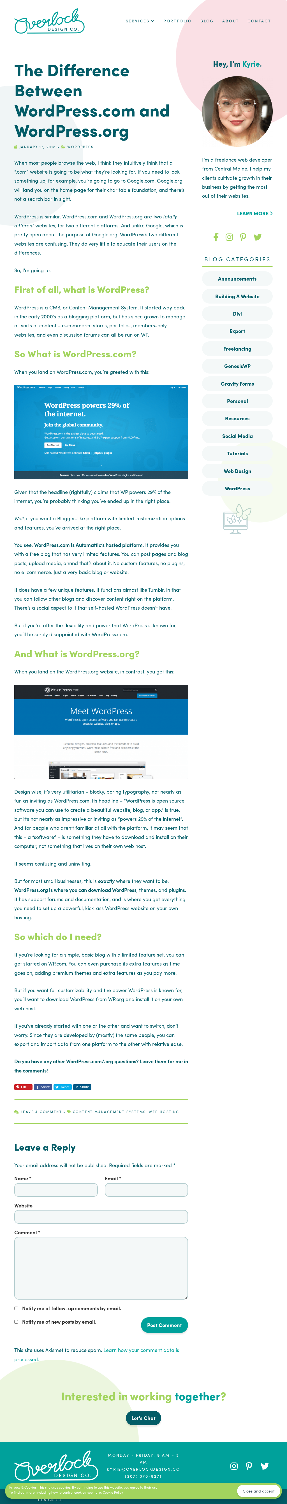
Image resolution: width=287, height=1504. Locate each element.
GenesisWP (237, 365)
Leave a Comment (41, 1111)
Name (22, 1178)
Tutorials (237, 453)
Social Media (237, 435)
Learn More (253, 213)
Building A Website (237, 296)
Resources (237, 418)
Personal (237, 400)
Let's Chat (143, 1417)
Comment (27, 1232)
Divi (237, 313)
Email (113, 1178)
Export (237, 330)
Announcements (237, 278)
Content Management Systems (109, 1111)
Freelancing (237, 348)
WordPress (80, 146)
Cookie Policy (113, 1492)
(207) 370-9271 (143, 1476)
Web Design (237, 470)
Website (23, 1205)
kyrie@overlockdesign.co (143, 1469)
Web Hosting (164, 1111)
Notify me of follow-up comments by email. (71, 1308)
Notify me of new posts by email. (59, 1321)
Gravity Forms (237, 383)
